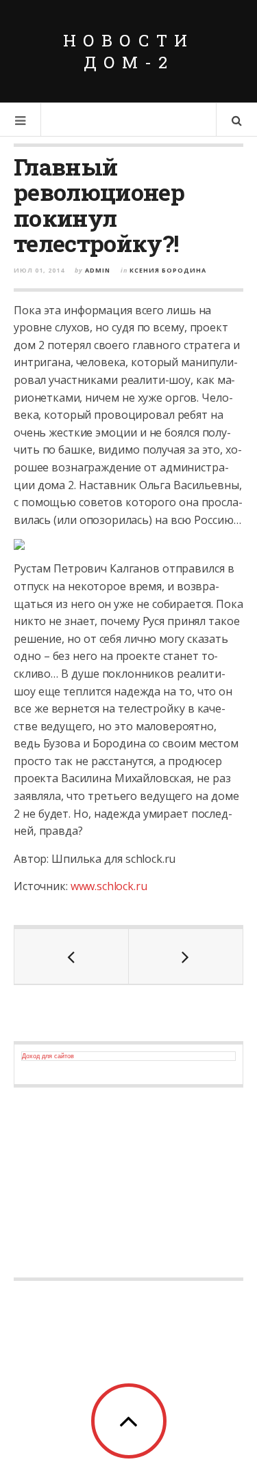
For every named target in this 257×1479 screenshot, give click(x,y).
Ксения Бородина (168, 270)
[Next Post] (186, 956)
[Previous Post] (71, 956)
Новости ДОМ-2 (128, 51)
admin (97, 270)
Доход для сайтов (48, 1056)
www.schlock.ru (109, 886)
